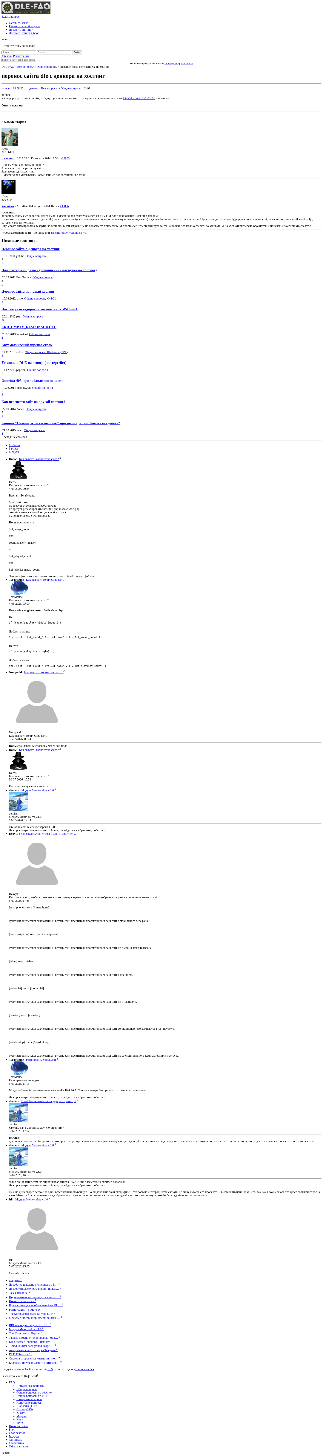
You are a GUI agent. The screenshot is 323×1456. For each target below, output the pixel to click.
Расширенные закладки (41, 1059)
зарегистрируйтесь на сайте (68, 232)
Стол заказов (17, 1432)
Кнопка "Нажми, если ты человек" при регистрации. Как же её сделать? (60, 423)
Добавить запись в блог (24, 33)
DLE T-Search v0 (20, 1354)
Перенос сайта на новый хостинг (28, 291)
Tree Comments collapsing (25, 1333)
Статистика (16, 1443)
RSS (50, 1369)
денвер (33, 88)
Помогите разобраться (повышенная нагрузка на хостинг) (49, 270)
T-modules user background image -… (32, 1345)
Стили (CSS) (24, 1409)
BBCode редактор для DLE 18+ (30, 1325)
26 (2, 319)
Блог (12, 1429)
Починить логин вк (22, 1301)
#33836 (64, 206)
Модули (14, 451)
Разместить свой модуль (24, 26)
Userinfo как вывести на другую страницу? (48, 1101)
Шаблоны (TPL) (26, 1406)
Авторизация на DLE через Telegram (33, 1350)
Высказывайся (84, 1369)
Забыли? (6, 56)
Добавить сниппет (21, 29)
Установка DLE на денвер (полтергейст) (33, 363)
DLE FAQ (7, 66)
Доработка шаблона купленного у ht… (34, 1284)
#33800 (65, 158)
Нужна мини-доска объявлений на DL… (36, 1305)
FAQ (12, 1382)
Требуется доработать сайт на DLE (32, 1313)
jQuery (20, 1412)
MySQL (21, 1422)
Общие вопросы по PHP (31, 1395)
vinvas (6, 88)
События (14, 445)
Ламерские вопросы (29, 1399)
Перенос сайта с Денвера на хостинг (30, 249)
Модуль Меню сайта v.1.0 (37, 790)
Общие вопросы (47, 66)
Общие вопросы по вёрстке (34, 1392)
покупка (15, 1280)
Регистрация (21, 56)
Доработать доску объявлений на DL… (35, 1288)
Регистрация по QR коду (26, 1309)
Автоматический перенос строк (26, 345)
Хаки (19, 1419)
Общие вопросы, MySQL (40, 298)
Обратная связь (18, 1446)
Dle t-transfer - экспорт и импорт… (32, 1341)
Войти (77, 52)
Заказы (13, 448)
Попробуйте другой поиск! (178, 63)
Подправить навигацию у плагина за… (35, 1297)
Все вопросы (25, 66)
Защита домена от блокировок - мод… (34, 1337)
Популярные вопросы (30, 1385)
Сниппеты (15, 1439)
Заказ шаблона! (19, 1292)
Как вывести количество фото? (39, 459)
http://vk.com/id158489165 (139, 98)
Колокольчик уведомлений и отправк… (35, 1362)
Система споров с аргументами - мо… (34, 1358)
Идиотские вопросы (29, 1402)
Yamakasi (7, 206)
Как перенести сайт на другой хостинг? (33, 402)
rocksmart (8, 158)
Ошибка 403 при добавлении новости (32, 381)
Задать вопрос (10, 16)
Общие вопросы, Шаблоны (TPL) (46, 352)
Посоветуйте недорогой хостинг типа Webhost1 (39, 309)
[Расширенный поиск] (38, 60)
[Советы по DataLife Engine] (25, 13)
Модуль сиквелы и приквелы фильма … (35, 1317)
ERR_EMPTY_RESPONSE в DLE (28, 327)
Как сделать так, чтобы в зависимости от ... (48, 833)
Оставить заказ (18, 23)
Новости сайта (18, 1426)
